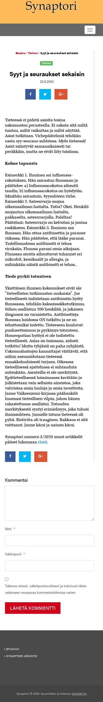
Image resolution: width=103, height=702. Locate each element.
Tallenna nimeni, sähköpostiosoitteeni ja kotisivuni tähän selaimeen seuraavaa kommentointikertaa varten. (45, 589)
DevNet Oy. (79, 693)
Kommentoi (16, 480)
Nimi (8, 529)
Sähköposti (13, 554)
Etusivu (12, 649)
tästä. (43, 442)
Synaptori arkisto (21, 656)
